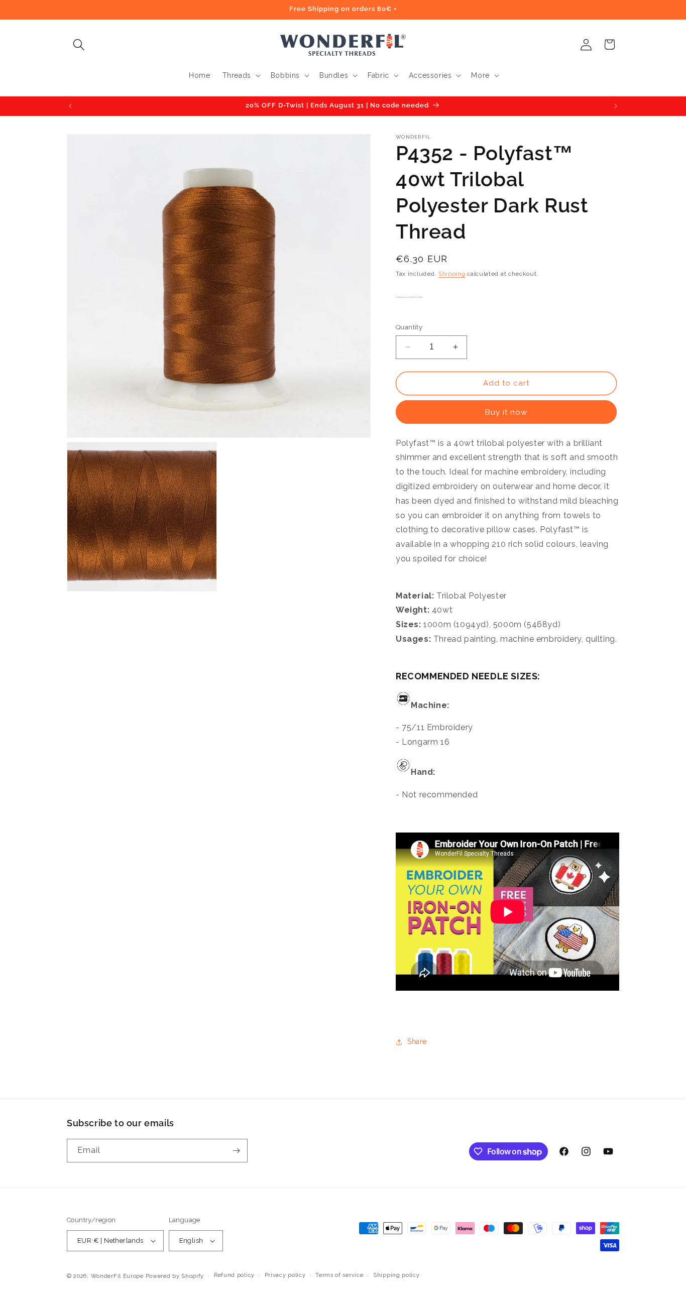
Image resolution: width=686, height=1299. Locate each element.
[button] (78, 44)
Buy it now (506, 412)
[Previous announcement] (70, 105)
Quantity (409, 327)
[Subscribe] (236, 1150)
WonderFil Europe (117, 1276)
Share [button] (417, 1041)
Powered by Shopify (175, 1276)
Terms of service (339, 1275)
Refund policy (234, 1275)
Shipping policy (396, 1275)
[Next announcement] (616, 105)
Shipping (452, 273)
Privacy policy (285, 1275)
